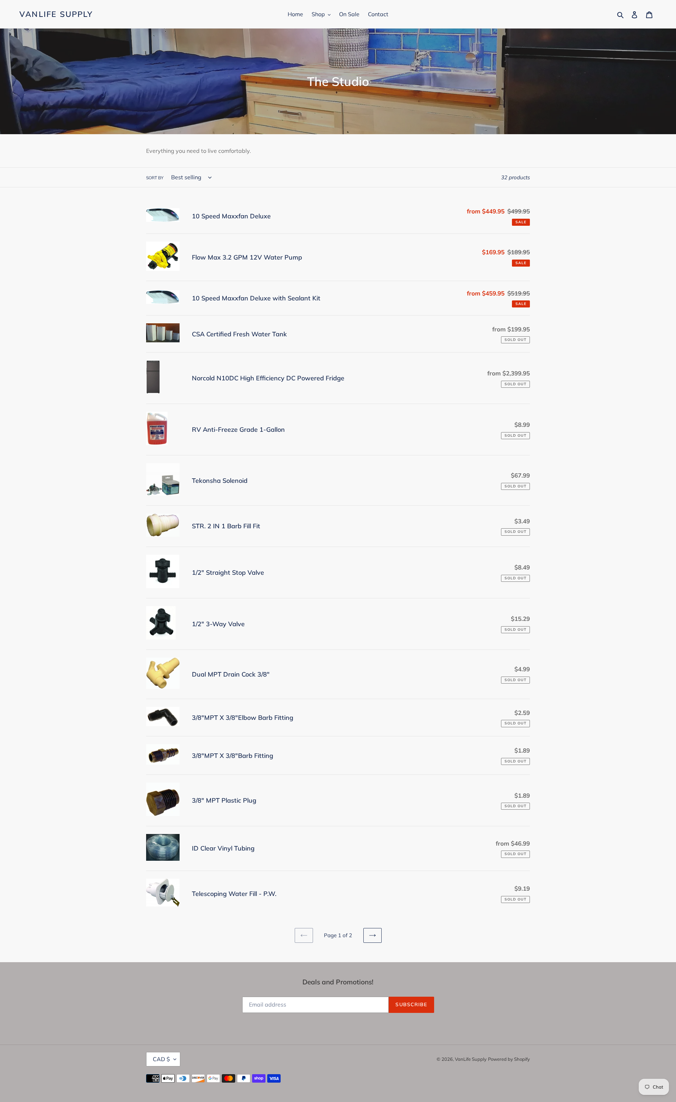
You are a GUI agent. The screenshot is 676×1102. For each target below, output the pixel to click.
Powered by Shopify (509, 1059)
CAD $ (161, 1059)
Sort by (154, 177)
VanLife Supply (56, 14)
